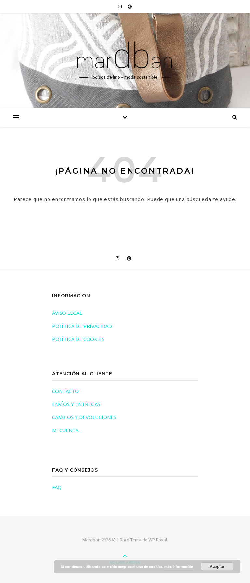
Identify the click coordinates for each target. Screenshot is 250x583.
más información (178, 566)
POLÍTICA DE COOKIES (78, 339)
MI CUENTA (65, 430)
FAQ (57, 487)
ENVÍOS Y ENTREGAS (76, 404)
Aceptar (217, 566)
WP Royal (157, 540)
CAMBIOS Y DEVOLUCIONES (84, 417)
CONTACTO (65, 391)
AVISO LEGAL (67, 313)
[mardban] (125, 54)
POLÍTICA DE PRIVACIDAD (82, 326)
